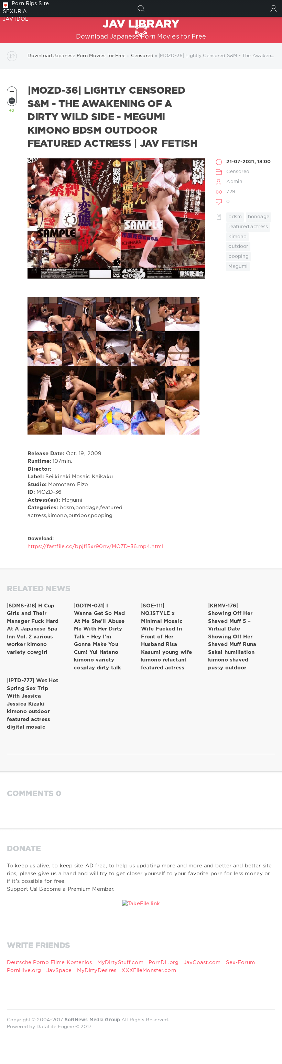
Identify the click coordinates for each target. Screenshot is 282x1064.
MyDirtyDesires (97, 970)
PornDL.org (163, 962)
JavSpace (59, 970)
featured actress (248, 227)
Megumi (238, 266)
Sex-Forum (240, 962)
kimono (237, 237)
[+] (12, 91)
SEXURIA (15, 11)
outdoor (238, 246)
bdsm (234, 217)
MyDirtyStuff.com (121, 962)
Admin (234, 182)
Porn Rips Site (30, 3)
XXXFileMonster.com (148, 970)
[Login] (273, 8)
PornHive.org (24, 970)
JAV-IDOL (15, 19)
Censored (237, 172)
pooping (238, 256)
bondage (258, 217)
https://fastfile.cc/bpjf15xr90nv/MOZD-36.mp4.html (95, 546)
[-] (12, 100)
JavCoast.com (202, 962)
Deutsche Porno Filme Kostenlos (49, 962)
